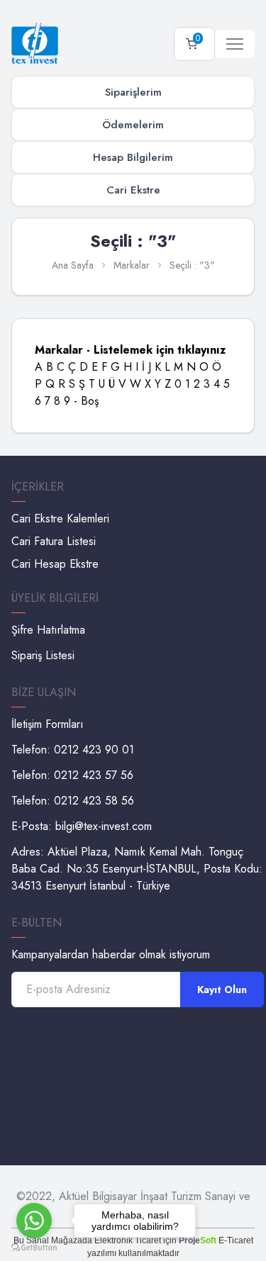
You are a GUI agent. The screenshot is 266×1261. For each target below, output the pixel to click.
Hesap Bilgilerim (133, 157)
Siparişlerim (133, 92)
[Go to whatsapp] (34, 1220)
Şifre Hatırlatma (48, 630)
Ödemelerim (133, 125)
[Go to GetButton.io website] (34, 1247)
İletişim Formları (47, 724)
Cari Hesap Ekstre (55, 564)
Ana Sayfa (73, 265)
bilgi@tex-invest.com (103, 826)
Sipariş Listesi (42, 655)
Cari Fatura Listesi (53, 541)
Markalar (131, 265)
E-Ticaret (235, 1240)
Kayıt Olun (222, 989)
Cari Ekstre (133, 190)
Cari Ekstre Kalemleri (60, 518)
